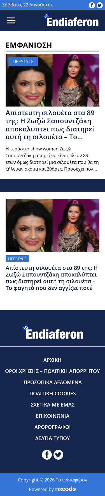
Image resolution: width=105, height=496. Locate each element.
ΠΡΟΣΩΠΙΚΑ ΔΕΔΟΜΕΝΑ (53, 382)
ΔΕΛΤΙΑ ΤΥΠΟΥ (52, 438)
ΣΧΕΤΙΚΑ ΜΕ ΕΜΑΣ (52, 404)
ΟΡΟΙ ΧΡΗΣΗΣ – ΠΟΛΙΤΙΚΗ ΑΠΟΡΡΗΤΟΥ (52, 371)
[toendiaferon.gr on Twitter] (100, 5)
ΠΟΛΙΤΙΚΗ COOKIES (52, 393)
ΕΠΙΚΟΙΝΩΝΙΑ (52, 415)
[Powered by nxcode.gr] (65, 489)
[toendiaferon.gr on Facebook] (92, 5)
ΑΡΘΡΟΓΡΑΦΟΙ (52, 427)
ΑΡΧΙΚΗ (52, 359)
